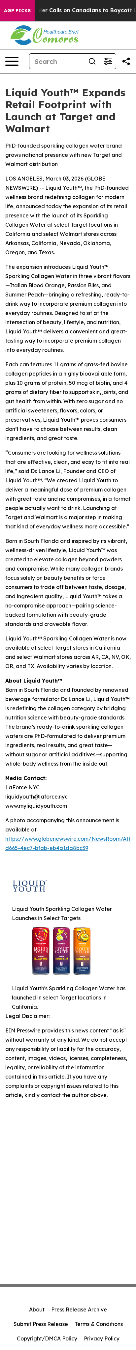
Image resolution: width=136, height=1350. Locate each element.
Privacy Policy (101, 1338)
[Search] (92, 61)
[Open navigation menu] (11, 61)
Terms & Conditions (99, 1324)
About (37, 1309)
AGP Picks (17, 11)
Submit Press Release (41, 1324)
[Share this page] (126, 61)
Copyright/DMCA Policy (47, 1338)
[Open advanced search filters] (108, 61)
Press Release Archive (79, 1309)
